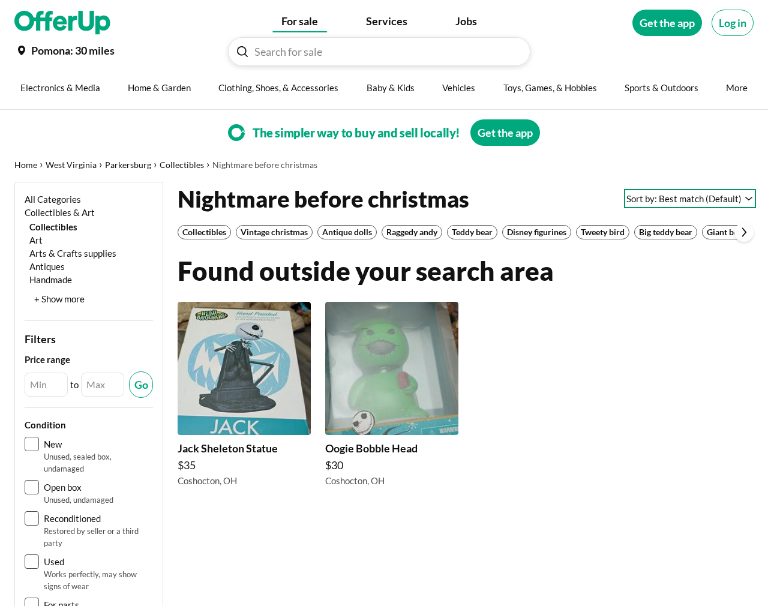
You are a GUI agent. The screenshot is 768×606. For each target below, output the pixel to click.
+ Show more (59, 298)
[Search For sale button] (242, 51)
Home (25, 165)
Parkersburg (128, 165)
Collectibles (182, 165)
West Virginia (71, 165)
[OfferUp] (62, 23)
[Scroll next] (744, 232)
